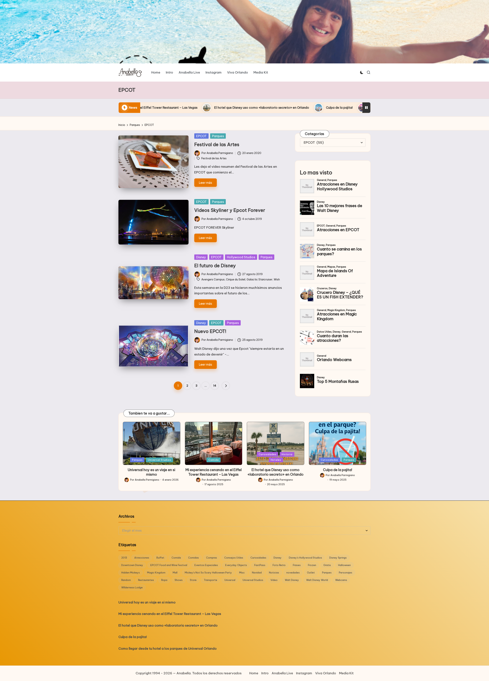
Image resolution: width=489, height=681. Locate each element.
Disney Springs (338, 557)
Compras (211, 557)
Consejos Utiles (233, 557)
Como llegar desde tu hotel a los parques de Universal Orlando (323, 107)
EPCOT (201, 136)
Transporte (210, 579)
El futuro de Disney (215, 265)
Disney (201, 257)
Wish (277, 279)
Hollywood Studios (241, 257)
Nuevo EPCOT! (210, 331)
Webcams (341, 579)
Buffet (160, 557)
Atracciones (141, 557)
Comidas (193, 557)
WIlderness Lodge (132, 587)
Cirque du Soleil (235, 279)
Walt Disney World (317, 579)
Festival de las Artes (216, 144)
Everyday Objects (236, 565)
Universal (229, 579)
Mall (175, 572)
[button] (226, 385)
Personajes (345, 572)
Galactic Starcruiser (259, 279)
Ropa (164, 579)
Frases (297, 565)
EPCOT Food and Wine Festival (168, 565)
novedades (293, 572)
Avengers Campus (213, 279)
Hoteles (276, 459)
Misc (242, 572)
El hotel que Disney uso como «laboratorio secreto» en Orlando (168, 107)
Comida (213, 459)
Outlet (311, 572)
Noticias (274, 572)
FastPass (259, 565)
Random (126, 579)
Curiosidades (267, 454)
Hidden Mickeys (130, 572)
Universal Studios (159, 459)
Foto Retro (279, 565)
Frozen (312, 565)
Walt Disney (292, 579)
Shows (179, 579)
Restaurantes (146, 579)
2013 (124, 557)
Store (193, 579)
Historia (287, 454)
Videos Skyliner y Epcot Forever (229, 210)
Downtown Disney (132, 565)
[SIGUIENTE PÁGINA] (226, 385)
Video (274, 579)
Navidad (257, 572)
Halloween (344, 565)
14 (214, 385)
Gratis (327, 565)
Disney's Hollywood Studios (305, 557)
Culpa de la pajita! (246, 107)
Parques (218, 136)
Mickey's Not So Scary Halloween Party (208, 572)
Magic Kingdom (156, 572)
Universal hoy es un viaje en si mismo (151, 472)
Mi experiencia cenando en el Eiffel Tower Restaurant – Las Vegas (213, 472)
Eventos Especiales (206, 565)
